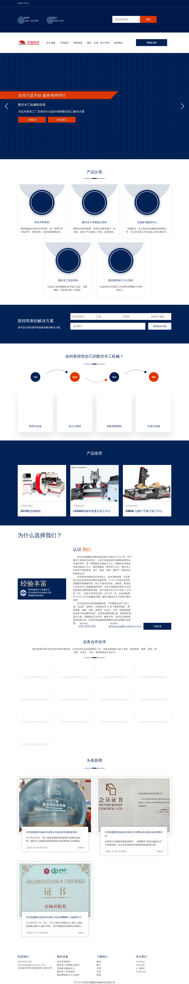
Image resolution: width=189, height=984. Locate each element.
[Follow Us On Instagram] (45, 3)
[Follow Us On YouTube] (48, 3)
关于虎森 (50, 43)
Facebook (141, 971)
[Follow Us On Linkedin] (38, 3)
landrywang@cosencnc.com (125, 626)
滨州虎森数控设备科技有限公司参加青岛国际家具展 (51, 832)
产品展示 (64, 43)
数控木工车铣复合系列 (94, 222)
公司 (99, 971)
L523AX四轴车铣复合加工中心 (92, 511)
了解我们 (32, 119)
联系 (99, 975)
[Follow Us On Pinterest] (41, 3)
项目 (89, 43)
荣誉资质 (77, 43)
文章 (96, 43)
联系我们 (118, 43)
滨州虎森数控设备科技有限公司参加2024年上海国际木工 (54, 917)
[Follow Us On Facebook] (32, 3)
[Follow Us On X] (35, 3)
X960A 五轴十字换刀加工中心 (144, 511)
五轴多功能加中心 (147, 222)
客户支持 (105, 43)
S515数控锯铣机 (30, 511)
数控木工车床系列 (68, 280)
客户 (99, 965)
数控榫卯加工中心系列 (120, 280)
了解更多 (157, 626)
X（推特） (141, 968)
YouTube (140, 961)
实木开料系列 (41, 222)
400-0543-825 (56, 21)
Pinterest (140, 965)
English (151, 42)
